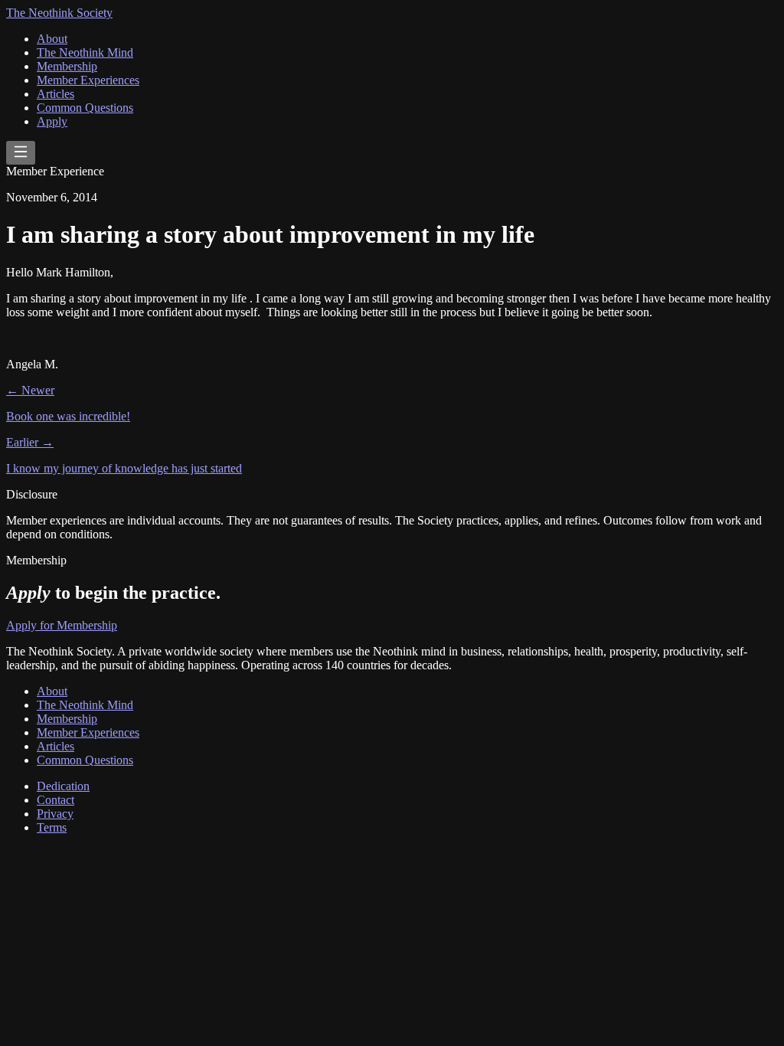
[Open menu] (20, 153)
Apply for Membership (61, 625)
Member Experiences (88, 80)
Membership (67, 66)
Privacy (55, 813)
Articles (55, 93)
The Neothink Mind (85, 52)
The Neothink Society (59, 12)
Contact (55, 799)
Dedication (63, 786)
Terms (52, 827)
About (52, 38)
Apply (52, 121)
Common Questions (85, 107)
